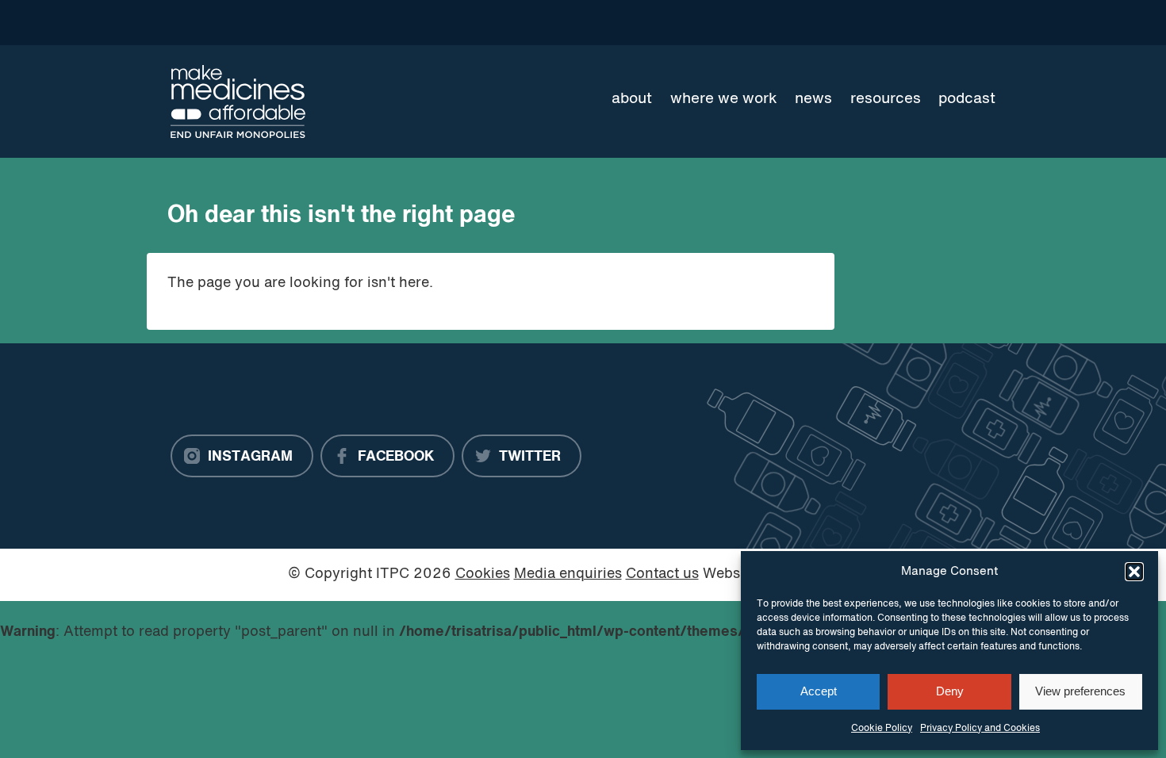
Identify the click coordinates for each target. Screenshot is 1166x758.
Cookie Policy (881, 728)
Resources (885, 99)
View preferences (1080, 691)
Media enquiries (568, 574)
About (632, 99)
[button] (1134, 572)
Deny (950, 691)
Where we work (723, 99)
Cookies (482, 574)
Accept (818, 691)
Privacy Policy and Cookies (980, 728)
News (813, 99)
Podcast (966, 99)
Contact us (662, 574)
